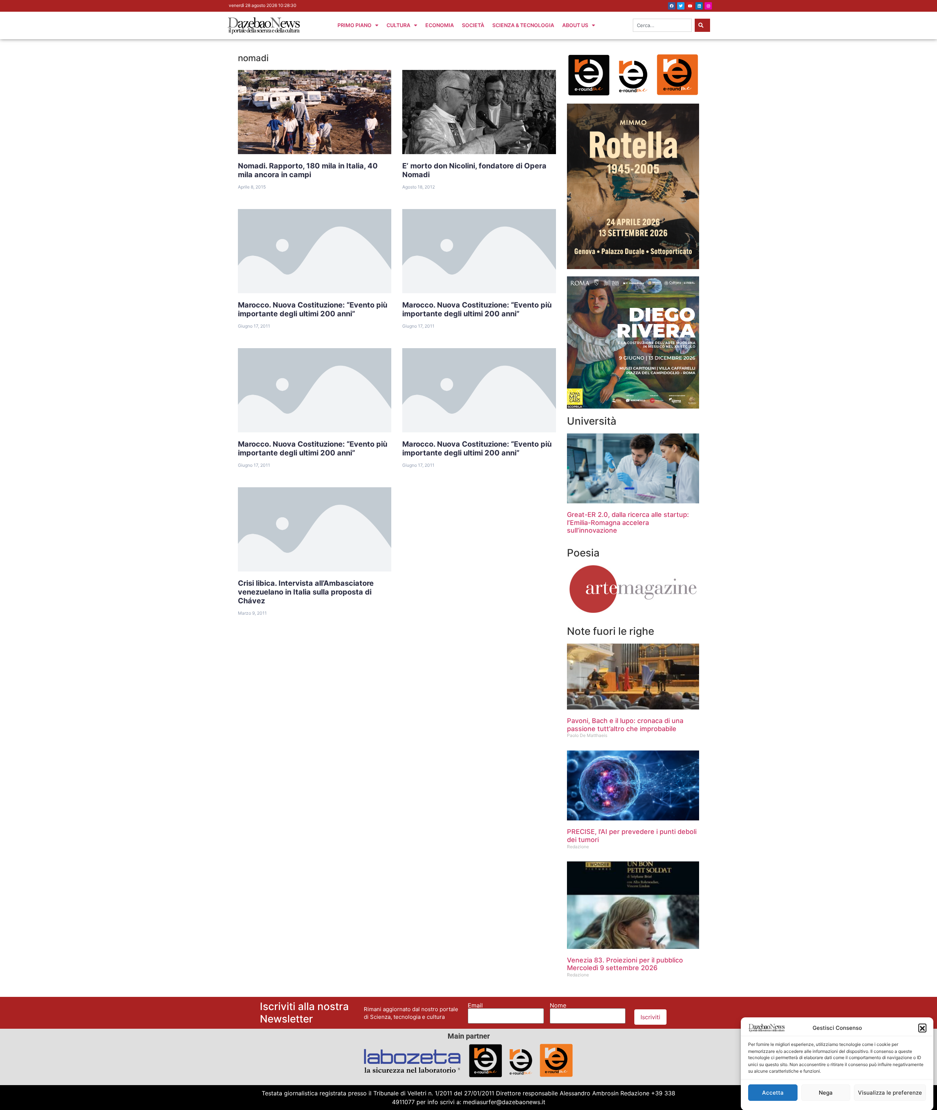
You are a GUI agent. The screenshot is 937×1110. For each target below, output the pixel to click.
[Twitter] (680, 6)
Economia (439, 25)
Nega (826, 1092)
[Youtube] (690, 6)
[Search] (702, 25)
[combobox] (662, 25)
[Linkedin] (699, 6)
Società (473, 25)
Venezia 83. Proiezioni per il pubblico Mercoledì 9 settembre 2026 (625, 964)
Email (475, 1005)
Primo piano (354, 25)
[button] (922, 1027)
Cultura (398, 25)
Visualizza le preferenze (890, 1092)
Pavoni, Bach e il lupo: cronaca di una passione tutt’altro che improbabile (625, 725)
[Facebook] (671, 6)
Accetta (773, 1092)
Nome (558, 1005)
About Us (575, 25)
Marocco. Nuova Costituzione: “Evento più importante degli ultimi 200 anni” (312, 309)
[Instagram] (708, 6)
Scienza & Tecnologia (523, 25)
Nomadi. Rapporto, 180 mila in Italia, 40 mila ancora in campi (308, 170)
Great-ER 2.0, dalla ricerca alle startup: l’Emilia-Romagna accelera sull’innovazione (628, 522)
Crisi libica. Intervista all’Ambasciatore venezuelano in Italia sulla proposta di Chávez (306, 592)
